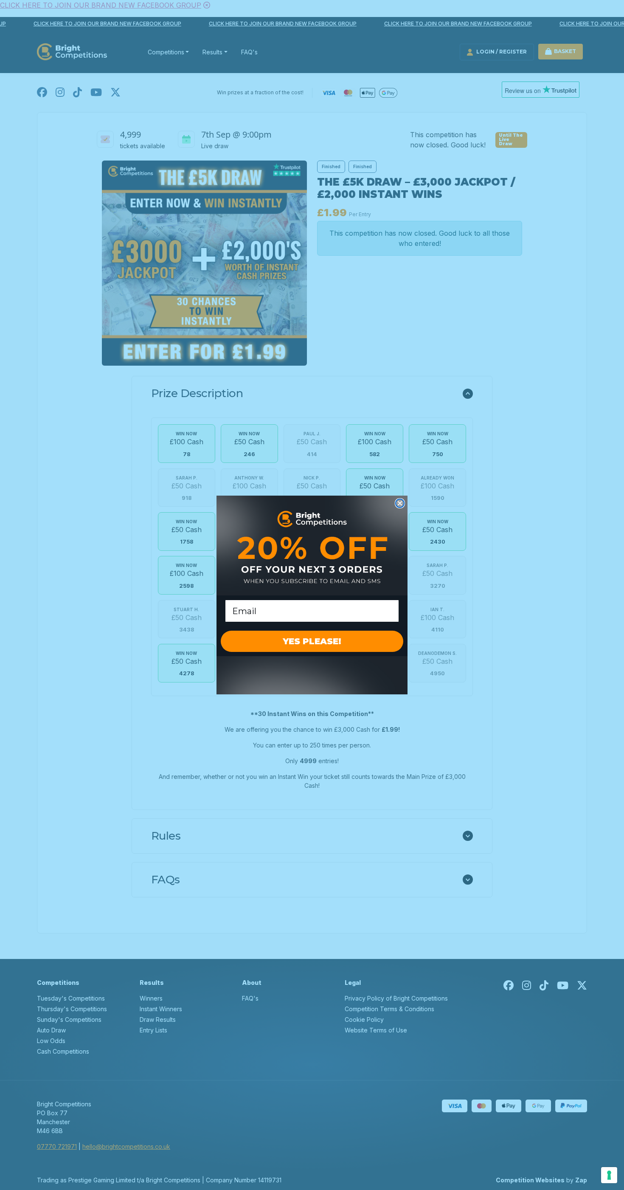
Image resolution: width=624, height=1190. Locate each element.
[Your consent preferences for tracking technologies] (609, 1175)
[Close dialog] (400, 503)
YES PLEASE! (312, 641)
